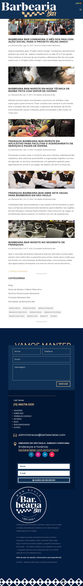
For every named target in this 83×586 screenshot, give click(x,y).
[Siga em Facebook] (31, 454)
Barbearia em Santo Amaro (18, 312)
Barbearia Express (36, 312)
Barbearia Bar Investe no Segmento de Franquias (36, 243)
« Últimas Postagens (18, 271)
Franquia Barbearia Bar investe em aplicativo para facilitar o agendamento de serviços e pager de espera (40, 143)
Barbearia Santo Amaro (16, 316)
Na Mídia (18, 419)
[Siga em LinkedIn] (45, 454)
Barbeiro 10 (44, 316)
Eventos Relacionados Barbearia (47, 46)
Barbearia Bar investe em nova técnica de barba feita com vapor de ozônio (38, 89)
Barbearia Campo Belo (45, 308)
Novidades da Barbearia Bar (44, 95)
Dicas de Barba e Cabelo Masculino (25, 289)
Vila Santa (53, 316)
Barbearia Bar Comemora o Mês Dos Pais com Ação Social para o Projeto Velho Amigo (40, 40)
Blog (10, 285)
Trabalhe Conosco (22, 416)
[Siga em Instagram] (38, 454)
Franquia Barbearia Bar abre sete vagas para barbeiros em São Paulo (38, 194)
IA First (17, 427)
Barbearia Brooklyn (29, 308)
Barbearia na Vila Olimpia (52, 312)
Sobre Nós (18, 413)
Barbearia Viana (32, 316)
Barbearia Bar (16, 46)
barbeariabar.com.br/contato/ (38, 450)
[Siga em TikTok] (51, 454)
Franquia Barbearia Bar (19, 297)
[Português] (78, 3)
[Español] (80, 3)
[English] (76, 3)
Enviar (63, 384)
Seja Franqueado (22, 424)
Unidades (18, 410)
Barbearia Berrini (14, 308)
